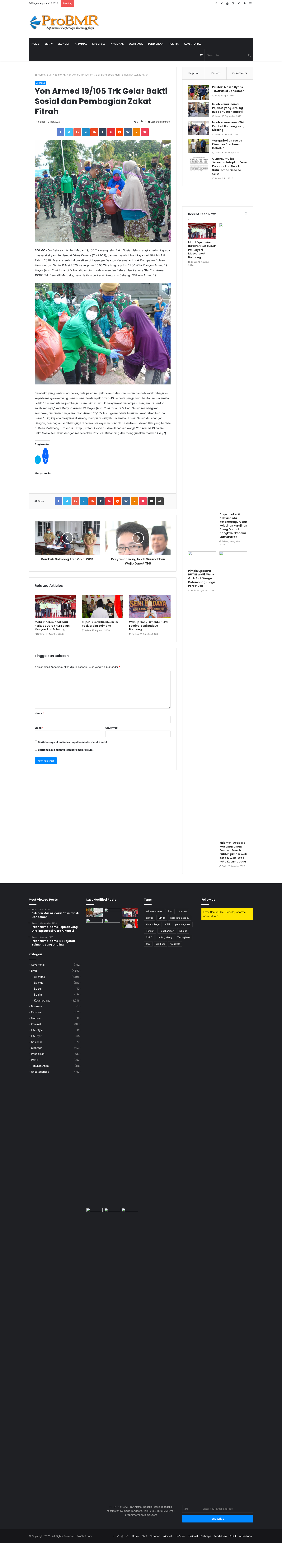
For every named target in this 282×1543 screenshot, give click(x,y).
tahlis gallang (165, 937)
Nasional (117, 43)
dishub (149, 917)
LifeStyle (98, 43)
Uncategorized (40, 1071)
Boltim (38, 994)
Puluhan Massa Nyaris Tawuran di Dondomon (228, 89)
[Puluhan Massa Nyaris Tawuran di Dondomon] (198, 92)
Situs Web (111, 727)
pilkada (183, 930)
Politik (174, 43)
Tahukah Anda (40, 1065)
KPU (167, 924)
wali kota (175, 943)
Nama (39, 713)
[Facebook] (216, 3)
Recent (215, 73)
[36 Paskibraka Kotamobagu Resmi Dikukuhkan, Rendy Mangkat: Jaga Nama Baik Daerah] (94, 1212)
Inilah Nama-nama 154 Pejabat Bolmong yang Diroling (228, 126)
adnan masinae (154, 911)
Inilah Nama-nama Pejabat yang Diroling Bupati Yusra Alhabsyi (227, 108)
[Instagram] (233, 3)
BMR (47, 43)
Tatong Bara (183, 937)
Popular (193, 73)
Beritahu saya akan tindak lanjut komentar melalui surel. (73, 742)
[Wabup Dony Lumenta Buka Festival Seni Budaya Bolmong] (150, 606)
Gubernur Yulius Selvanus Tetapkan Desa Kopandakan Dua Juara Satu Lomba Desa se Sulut (229, 166)
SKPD (149, 937)
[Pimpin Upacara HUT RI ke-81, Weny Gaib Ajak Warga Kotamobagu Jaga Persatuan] (202, 559)
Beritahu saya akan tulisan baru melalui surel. (66, 749)
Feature (35, 1018)
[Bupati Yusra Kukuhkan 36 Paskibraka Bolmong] (102, 606)
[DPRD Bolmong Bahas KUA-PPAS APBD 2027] (130, 1352)
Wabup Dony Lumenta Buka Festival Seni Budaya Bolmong (148, 625)
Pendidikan (155, 43)
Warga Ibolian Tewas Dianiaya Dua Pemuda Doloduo (227, 144)
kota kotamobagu (179, 917)
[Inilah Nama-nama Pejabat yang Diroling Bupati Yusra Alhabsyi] (198, 109)
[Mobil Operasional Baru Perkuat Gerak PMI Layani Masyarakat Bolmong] (55, 606)
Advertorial (192, 43)
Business (36, 1006)
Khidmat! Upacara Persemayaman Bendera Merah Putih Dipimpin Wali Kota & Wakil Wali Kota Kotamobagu (233, 852)
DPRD (161, 917)
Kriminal (81, 43)
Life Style (37, 1030)
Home (35, 43)
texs (148, 943)
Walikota (160, 943)
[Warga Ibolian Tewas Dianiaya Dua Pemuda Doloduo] (198, 146)
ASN (170, 911)
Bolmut (38, 982)
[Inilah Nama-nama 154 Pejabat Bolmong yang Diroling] (198, 128)
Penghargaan (167, 930)
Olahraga (136, 43)
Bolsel (37, 988)
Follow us (208, 900)
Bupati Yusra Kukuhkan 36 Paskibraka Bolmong (100, 624)
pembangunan (182, 924)
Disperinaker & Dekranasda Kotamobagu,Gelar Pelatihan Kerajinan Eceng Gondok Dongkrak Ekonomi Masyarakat (233, 525)
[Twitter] (221, 3)
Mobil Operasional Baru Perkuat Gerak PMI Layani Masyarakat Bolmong (52, 625)
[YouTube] (227, 3)
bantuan (182, 911)
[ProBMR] (64, 22)
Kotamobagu (42, 1000)
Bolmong (59, 74)
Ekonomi (63, 43)
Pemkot (150, 930)
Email (39, 727)
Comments (239, 73)
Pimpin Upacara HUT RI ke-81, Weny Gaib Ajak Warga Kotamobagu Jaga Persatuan (201, 578)
